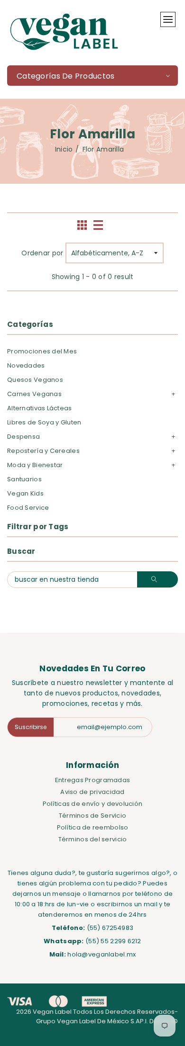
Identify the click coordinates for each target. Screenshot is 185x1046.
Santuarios (24, 479)
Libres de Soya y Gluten (44, 422)
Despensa (23, 436)
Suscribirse (30, 727)
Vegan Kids (25, 493)
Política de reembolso (93, 827)
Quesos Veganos (35, 379)
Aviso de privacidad (92, 791)
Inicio (64, 149)
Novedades (26, 365)
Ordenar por (42, 253)
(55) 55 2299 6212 (113, 941)
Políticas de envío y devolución (93, 803)
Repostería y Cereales (43, 450)
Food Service (28, 507)
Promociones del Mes (42, 351)
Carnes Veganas (34, 393)
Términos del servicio (92, 839)
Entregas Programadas (92, 779)
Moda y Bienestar (35, 464)
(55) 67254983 (110, 927)
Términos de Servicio (93, 815)
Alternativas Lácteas (39, 408)
